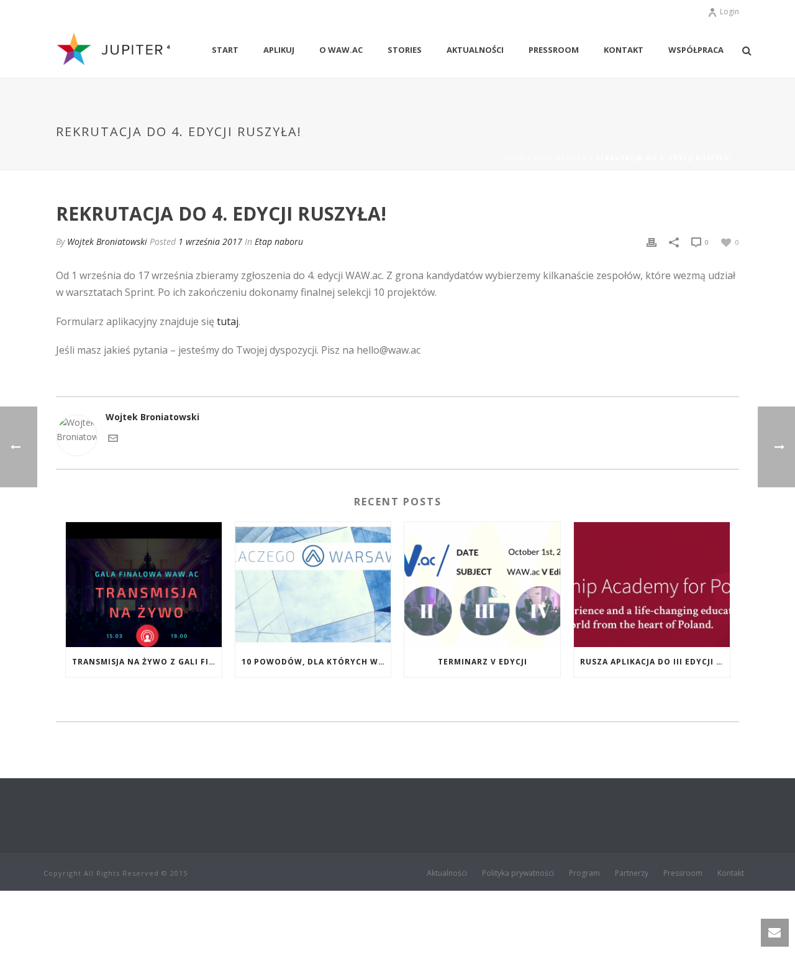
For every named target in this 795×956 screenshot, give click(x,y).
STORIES (405, 49)
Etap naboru (561, 158)
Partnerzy (631, 873)
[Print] (651, 241)
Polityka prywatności (518, 873)
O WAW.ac (341, 49)
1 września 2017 (210, 241)
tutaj (227, 321)
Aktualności (475, 49)
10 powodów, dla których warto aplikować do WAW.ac (316, 661)
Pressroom (554, 49)
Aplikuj (278, 49)
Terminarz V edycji (482, 661)
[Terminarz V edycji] (482, 584)
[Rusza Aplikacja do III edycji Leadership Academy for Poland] (652, 584)
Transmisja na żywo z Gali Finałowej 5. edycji (147, 661)
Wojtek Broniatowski (107, 241)
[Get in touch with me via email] (113, 437)
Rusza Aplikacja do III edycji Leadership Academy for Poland (655, 661)
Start (225, 49)
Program (584, 873)
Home (514, 158)
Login (729, 11)
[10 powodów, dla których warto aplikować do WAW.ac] (313, 584)
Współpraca (696, 49)
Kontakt (623, 49)
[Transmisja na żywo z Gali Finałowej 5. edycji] (144, 584)
